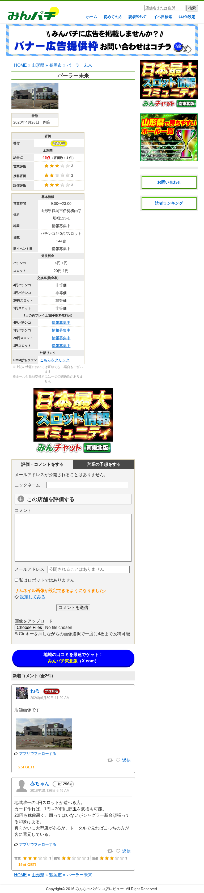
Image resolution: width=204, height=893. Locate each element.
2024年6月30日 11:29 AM (50, 698)
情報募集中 (61, 322)
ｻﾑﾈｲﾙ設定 (186, 17)
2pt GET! (26, 767)
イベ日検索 (163, 17)
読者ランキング (169, 203)
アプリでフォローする (37, 753)
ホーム (91, 17)
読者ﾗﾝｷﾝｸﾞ (138, 17)
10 (51, 691)
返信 (126, 760)
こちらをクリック (55, 360)
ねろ (35, 690)
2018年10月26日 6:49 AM (50, 791)
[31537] (118, 851)
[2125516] (118, 760)
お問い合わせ (169, 182)
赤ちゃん (39, 783)
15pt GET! (27, 864)
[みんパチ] (32, 15)
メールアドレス (29, 569)
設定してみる (32, 597)
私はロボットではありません (46, 580)
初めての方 (113, 17)
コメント (23, 510)
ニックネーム (27, 485)
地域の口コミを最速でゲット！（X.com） (73, 657)
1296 (63, 784)
